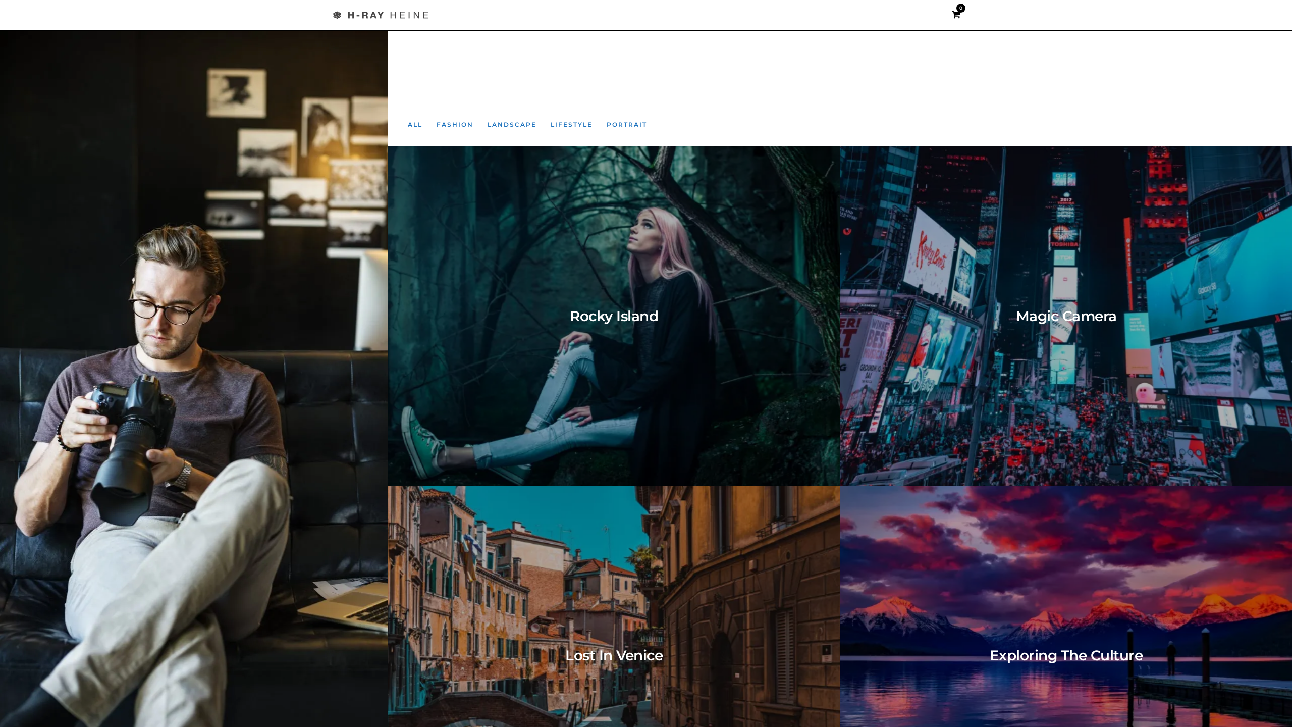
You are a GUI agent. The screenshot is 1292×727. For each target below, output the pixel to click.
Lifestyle (572, 124)
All (415, 124)
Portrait (627, 124)
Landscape (512, 124)
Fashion (455, 124)
